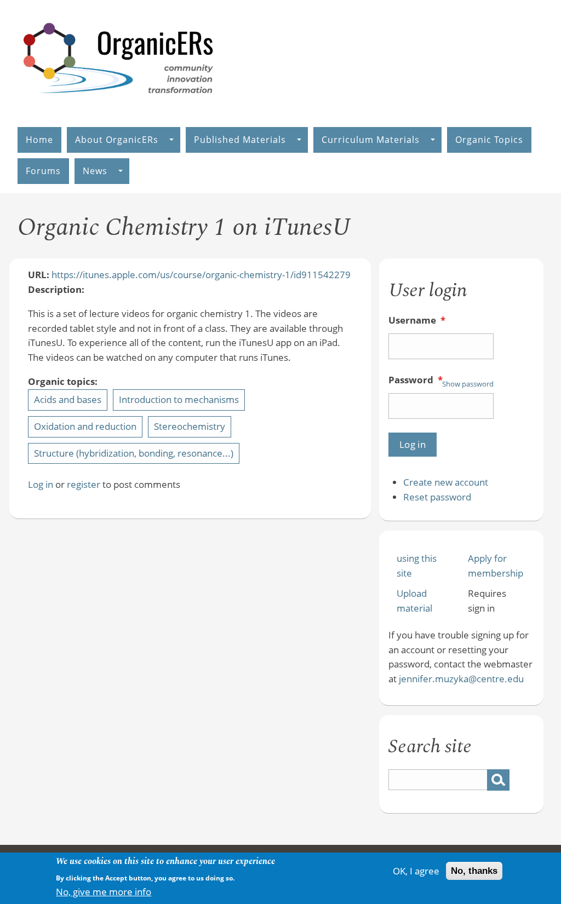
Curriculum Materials (371, 140)
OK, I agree (416, 871)
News (95, 171)
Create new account (445, 482)
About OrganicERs (116, 140)
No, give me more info (103, 891)
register (83, 484)
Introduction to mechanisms (179, 399)
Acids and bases (67, 399)
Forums (43, 171)
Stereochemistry (189, 426)
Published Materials (240, 140)
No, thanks (474, 871)
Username (416, 320)
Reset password (437, 497)
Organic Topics (489, 140)
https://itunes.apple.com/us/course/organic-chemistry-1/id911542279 (201, 274)
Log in (40, 484)
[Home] (119, 105)
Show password (468, 384)
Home (39, 140)
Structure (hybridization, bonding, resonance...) (133, 453)
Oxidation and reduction (85, 426)
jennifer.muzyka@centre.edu (461, 678)
